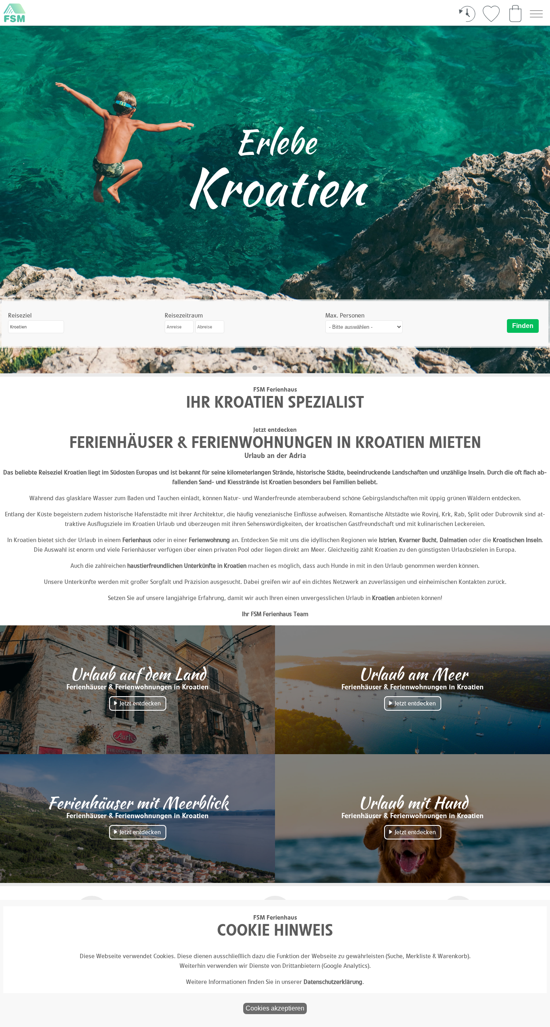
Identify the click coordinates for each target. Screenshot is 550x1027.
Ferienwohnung (209, 540)
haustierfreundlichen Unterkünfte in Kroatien (186, 565)
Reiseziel (20, 315)
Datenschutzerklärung (333, 982)
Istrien (387, 540)
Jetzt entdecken (140, 703)
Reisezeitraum (184, 315)
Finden (522, 325)
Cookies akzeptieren (275, 1008)
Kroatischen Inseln (517, 540)
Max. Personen (344, 315)
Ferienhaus (136, 540)
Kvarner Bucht (417, 540)
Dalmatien (453, 540)
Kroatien (383, 598)
